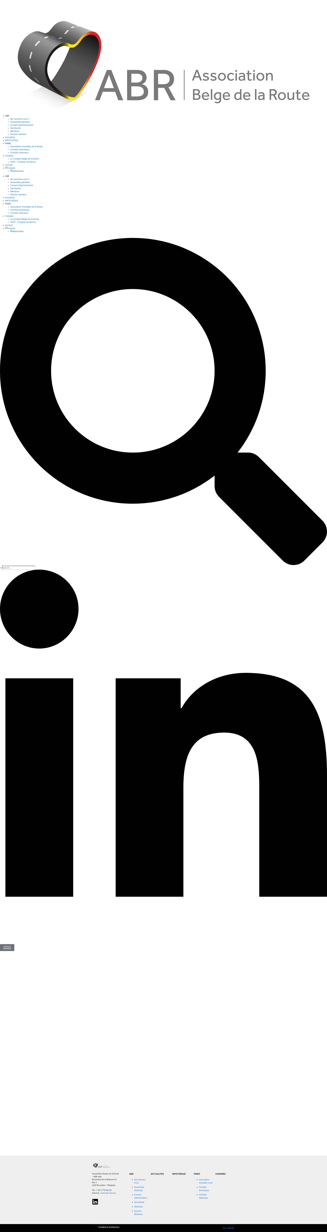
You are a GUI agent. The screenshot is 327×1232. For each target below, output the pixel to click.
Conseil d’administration (21, 125)
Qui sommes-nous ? (19, 119)
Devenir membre (18, 134)
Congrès (9, 155)
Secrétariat (15, 128)
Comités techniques (19, 149)
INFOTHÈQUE (11, 140)
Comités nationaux (19, 152)
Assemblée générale (20, 122)
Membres (14, 131)
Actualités (10, 137)
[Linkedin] (95, 1202)
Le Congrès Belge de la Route (24, 158)
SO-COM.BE (228, 1228)
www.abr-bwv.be (108, 1193)
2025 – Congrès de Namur (23, 161)
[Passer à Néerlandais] (168, 170)
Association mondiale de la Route (26, 146)
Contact (9, 165)
